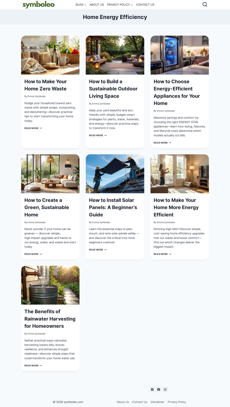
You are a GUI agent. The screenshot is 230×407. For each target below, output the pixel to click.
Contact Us (145, 4)
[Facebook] (158, 389)
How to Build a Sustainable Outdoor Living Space (113, 88)
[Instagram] (165, 389)
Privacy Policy (177, 402)
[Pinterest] (152, 389)
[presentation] (50, 55)
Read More (33, 128)
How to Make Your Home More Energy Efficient (176, 207)
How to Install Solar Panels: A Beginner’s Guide (113, 207)
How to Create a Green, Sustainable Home (46, 207)
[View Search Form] (205, 5)
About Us (96, 4)
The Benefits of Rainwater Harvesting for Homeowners (50, 318)
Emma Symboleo (37, 96)
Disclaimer (157, 402)
